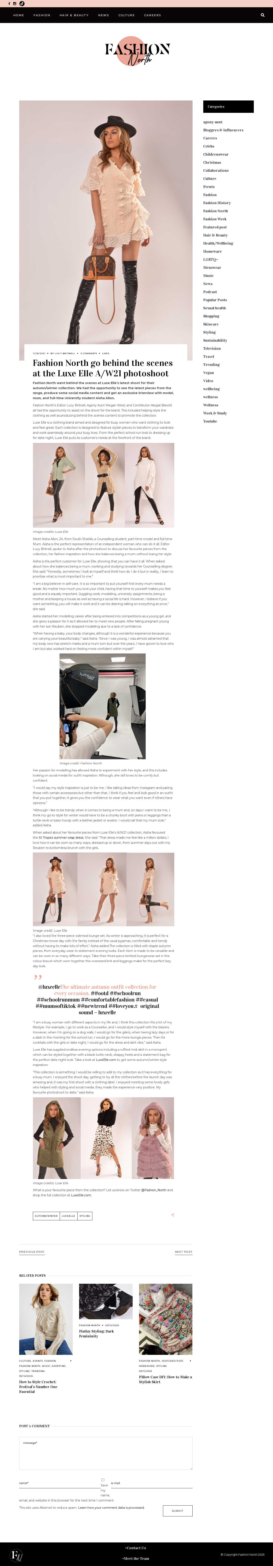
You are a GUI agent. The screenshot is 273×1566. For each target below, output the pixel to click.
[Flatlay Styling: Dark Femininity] (106, 1301)
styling (85, 1216)
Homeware (147, 1366)
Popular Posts (215, 300)
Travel (208, 356)
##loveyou (121, 1006)
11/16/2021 (39, 353)
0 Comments (89, 353)
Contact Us (136, 1548)
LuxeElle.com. (81, 1195)
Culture (25, 1361)
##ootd (100, 993)
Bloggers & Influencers (223, 130)
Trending (38, 1371)
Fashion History (217, 203)
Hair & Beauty (215, 235)
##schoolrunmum (58, 999)
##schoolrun (125, 993)
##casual (147, 999)
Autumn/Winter (46, 1216)
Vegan (208, 372)
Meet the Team (136, 1558)
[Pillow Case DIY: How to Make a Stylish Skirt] (166, 1319)
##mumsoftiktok (56, 1006)
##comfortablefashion (108, 999)
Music (46, 1366)
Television (212, 348)
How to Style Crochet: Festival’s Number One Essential (38, 1387)
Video (208, 380)
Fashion (50, 1361)
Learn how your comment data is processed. (111, 1508)
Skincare (211, 324)
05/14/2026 (26, 1376)
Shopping (59, 1366)
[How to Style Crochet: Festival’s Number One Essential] (46, 1319)
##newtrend (92, 1006)
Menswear (212, 267)
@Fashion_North (153, 1190)
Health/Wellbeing (218, 243)
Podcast (210, 291)
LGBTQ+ (210, 259)
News (207, 283)
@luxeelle (49, 987)
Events (38, 1361)
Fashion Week (215, 219)
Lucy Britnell (65, 353)
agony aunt (212, 122)
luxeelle (69, 1216)
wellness (210, 397)
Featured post (172, 1361)
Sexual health (214, 308)
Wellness (210, 405)
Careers (210, 138)
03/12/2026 (112, 1325)
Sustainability (215, 340)
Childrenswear (216, 154)
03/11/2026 (145, 1371)
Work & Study (215, 413)
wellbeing (211, 389)
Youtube (210, 421)
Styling (24, 1371)
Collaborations (216, 170)
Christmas (212, 162)
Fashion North (30, 1366)
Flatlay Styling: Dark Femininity (96, 1333)
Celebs (208, 146)
